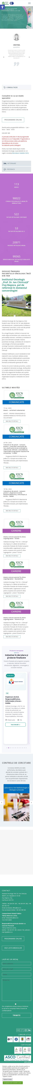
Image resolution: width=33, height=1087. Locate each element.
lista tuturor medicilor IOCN (20, 153)
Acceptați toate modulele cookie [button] (13, 1083)
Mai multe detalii (12, 421)
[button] (2, 7)
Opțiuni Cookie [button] (7, 1079)
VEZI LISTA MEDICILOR (13, 948)
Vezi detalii (15, 724)
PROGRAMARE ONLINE (13, 120)
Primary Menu (29, 3)
